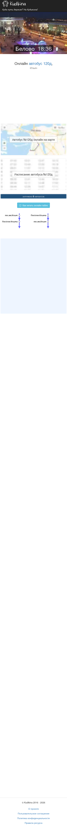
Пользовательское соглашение (33, 813)
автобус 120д (40, 63)
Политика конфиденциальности (33, 818)
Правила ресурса (33, 822)
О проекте (33, 808)
